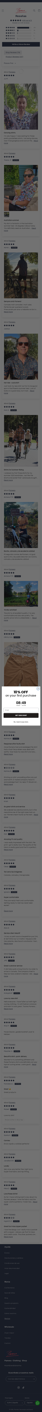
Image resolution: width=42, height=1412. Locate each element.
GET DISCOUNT (21, 715)
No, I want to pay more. (21, 722)
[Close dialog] (38, 688)
